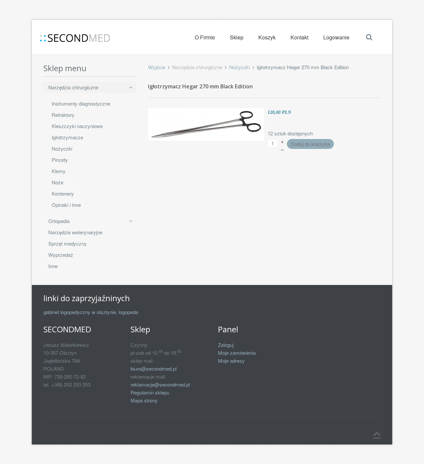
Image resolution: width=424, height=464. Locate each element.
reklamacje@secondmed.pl (160, 384)
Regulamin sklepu (150, 392)
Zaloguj (226, 344)
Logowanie (336, 37)
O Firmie (205, 37)
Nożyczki (239, 67)
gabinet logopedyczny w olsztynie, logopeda (90, 311)
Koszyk (267, 37)
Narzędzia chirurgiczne (73, 87)
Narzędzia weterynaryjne (75, 232)
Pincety (60, 159)
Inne (53, 265)
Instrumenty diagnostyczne (81, 103)
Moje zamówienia (237, 352)
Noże (57, 182)
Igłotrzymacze (67, 137)
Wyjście (156, 67)
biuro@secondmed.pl (154, 368)
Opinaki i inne (66, 204)
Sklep (236, 37)
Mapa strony (144, 400)
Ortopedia (59, 220)
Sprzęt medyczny (67, 243)
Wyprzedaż (60, 254)
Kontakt (299, 37)
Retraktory (63, 114)
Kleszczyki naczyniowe (77, 125)
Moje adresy (231, 360)
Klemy (59, 170)
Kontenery (63, 193)
